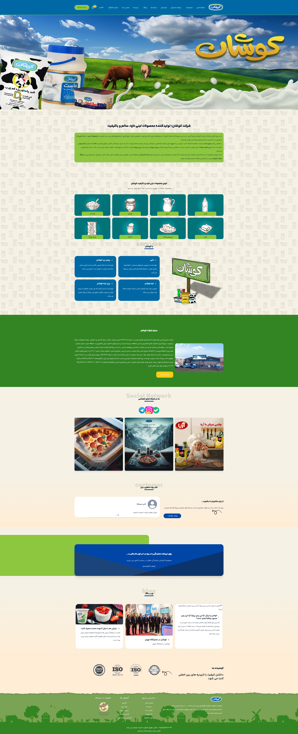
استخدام (154, 7)
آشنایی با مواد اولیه (124, 718)
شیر (80, 136)
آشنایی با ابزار (124, 714)
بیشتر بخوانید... (172, 516)
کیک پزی (124, 706)
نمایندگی (164, 7)
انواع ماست (207, 143)
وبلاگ (145, 7)
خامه (95, 143)
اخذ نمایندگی (144, 155)
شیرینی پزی (124, 710)
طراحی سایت (156, 731)
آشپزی (124, 703)
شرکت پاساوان (142, 731)
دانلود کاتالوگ (113, 7)
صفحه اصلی (200, 7)
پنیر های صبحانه (205, 147)
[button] (3, 62)
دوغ (172, 143)
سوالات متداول (176, 7)
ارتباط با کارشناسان (149, 566)
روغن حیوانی (153, 147)
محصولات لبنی (93, 136)
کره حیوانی (82, 143)
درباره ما (136, 7)
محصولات (189, 7)
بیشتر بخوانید (164, 374)
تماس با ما (125, 7)
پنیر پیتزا (137, 147)
